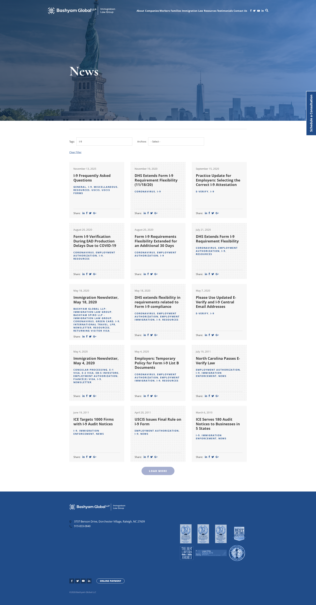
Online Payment (110, 580)
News (222, 376)
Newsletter (82, 327)
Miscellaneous (106, 186)
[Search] (266, 11)
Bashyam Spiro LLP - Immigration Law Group (92, 316)
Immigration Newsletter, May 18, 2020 (95, 299)
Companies (152, 10)
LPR (112, 324)
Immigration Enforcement (209, 374)
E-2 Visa (88, 372)
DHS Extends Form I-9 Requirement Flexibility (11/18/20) (156, 180)
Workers (164, 10)
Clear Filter (75, 152)
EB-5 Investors (107, 372)
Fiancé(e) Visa (84, 379)
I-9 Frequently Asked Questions (92, 178)
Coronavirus (145, 191)
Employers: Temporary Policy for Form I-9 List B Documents (157, 363)
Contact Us (240, 10)
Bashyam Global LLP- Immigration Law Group (92, 310)
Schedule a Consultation (311, 113)
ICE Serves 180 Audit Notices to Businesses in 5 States (218, 424)
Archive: (141, 141)
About (140, 10)
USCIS (96, 190)
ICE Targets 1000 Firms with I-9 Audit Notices (93, 421)
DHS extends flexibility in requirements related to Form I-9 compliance (157, 302)
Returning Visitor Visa (91, 330)
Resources (210, 10)
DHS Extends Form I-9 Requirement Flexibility (217, 238)
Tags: (72, 141)
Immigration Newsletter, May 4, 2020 (95, 360)
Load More (158, 471)
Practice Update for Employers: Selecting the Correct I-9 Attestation (218, 180)
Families (176, 10)
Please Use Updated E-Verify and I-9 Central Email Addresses (216, 302)
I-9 (90, 186)
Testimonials (225, 10)
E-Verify (202, 191)
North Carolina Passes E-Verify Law (218, 360)
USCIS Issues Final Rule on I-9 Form (158, 421)
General (79, 186)
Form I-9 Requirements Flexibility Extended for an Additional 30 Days (156, 241)
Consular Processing (90, 369)
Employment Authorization (94, 254)
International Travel (90, 324)
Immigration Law (192, 10)
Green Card (105, 321)
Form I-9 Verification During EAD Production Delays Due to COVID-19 (94, 241)
